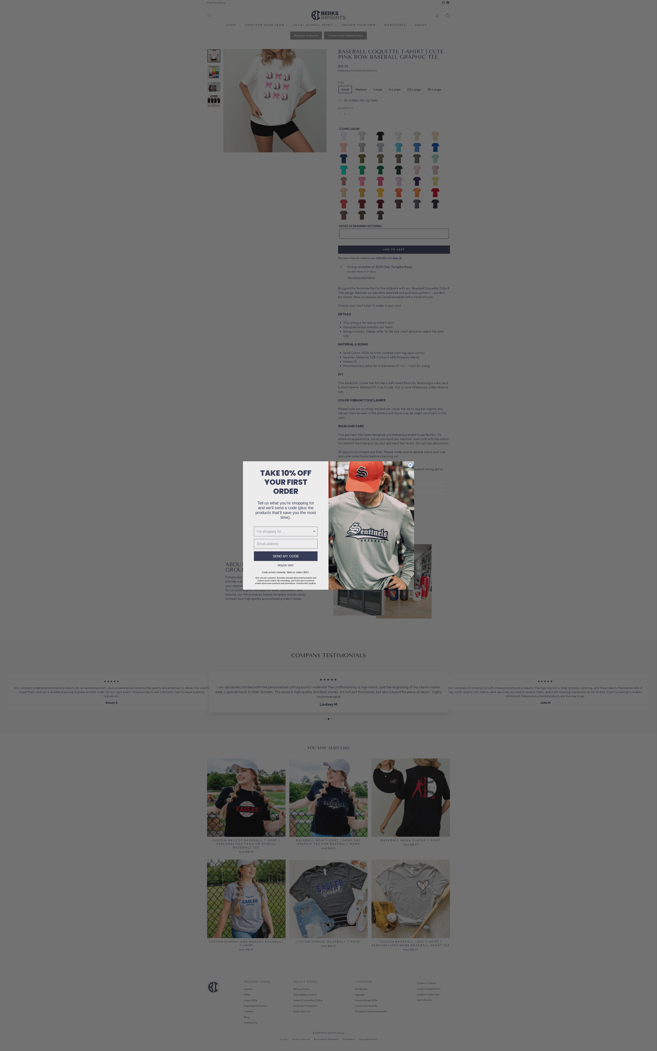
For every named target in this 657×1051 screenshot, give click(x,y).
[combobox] (285, 531)
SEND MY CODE (286, 556)
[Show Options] (314, 531)
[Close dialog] (410, 465)
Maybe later (286, 565)
